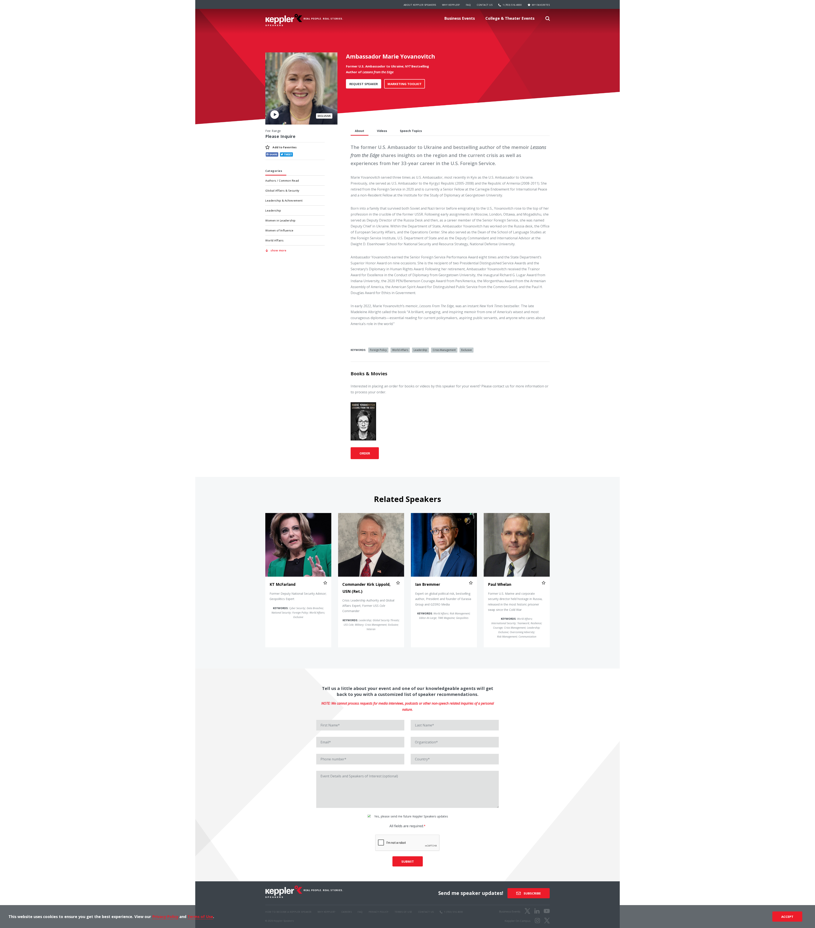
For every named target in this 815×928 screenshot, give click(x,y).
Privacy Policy (165, 916)
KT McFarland (282, 584)
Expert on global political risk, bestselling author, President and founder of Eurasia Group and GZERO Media (443, 599)
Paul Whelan (499, 584)
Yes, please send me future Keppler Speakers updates (410, 816)
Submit (407, 861)
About (359, 131)
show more (279, 250)
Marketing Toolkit (405, 84)
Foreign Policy (378, 350)
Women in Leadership (280, 220)
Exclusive (466, 350)
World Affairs (274, 240)
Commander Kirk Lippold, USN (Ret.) (366, 588)
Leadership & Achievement (283, 200)
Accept (787, 916)
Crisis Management (444, 350)
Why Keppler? (451, 4)
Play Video (274, 114)
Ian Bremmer (427, 584)
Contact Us (484, 4)
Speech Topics (411, 131)
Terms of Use (200, 916)
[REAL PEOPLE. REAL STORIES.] (283, 20)
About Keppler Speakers (420, 4)
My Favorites (541, 4)
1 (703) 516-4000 (512, 4)
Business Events (459, 18)
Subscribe (532, 893)
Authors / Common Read (282, 180)
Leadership (273, 210)
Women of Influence (279, 230)
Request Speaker (363, 84)
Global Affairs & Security (282, 190)
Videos (382, 131)
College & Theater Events (509, 18)
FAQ (468, 4)
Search (547, 20)
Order (365, 453)
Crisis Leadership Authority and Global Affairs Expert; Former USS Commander (368, 605)
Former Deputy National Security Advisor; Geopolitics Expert (298, 596)
